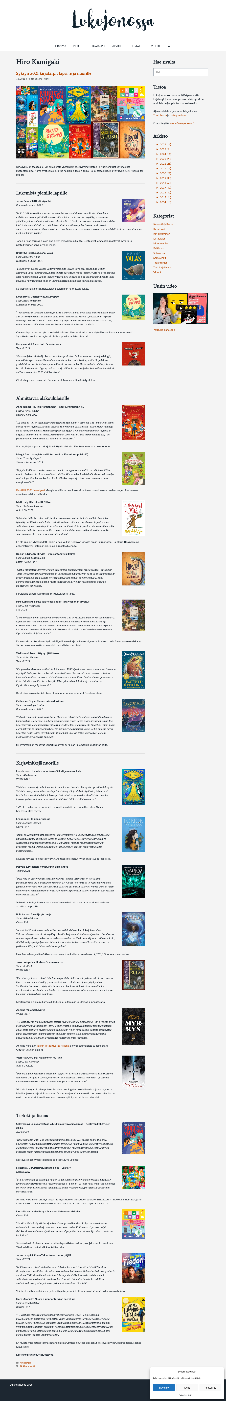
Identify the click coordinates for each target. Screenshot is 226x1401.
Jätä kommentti (28, 1366)
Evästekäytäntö (185, 1395)
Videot (155, 45)
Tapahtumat (160, 262)
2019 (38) (165, 178)
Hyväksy (164, 1387)
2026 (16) (165, 144)
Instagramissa (178, 115)
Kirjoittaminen (161, 233)
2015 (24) (165, 197)
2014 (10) (165, 202)
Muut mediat (160, 243)
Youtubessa (160, 115)
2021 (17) (165, 168)
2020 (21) (165, 173)
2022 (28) (165, 163)
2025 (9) (165, 149)
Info (76, 45)
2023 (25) (165, 158)
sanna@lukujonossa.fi (182, 122)
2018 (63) (165, 182)
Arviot (116, 45)
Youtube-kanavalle (164, 329)
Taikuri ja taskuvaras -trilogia (53, 1045)
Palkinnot (158, 248)
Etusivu (60, 45)
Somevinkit (159, 257)
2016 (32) (165, 192)
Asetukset (210, 1387)
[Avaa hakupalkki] (169, 46)
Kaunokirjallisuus (163, 224)
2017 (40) (165, 187)
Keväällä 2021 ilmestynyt (30, 490)
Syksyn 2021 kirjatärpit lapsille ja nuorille (53, 73)
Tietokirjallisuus (162, 267)
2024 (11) (165, 153)
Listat (136, 45)
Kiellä (187, 1387)
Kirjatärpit (97, 45)
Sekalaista (159, 252)
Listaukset (159, 238)
